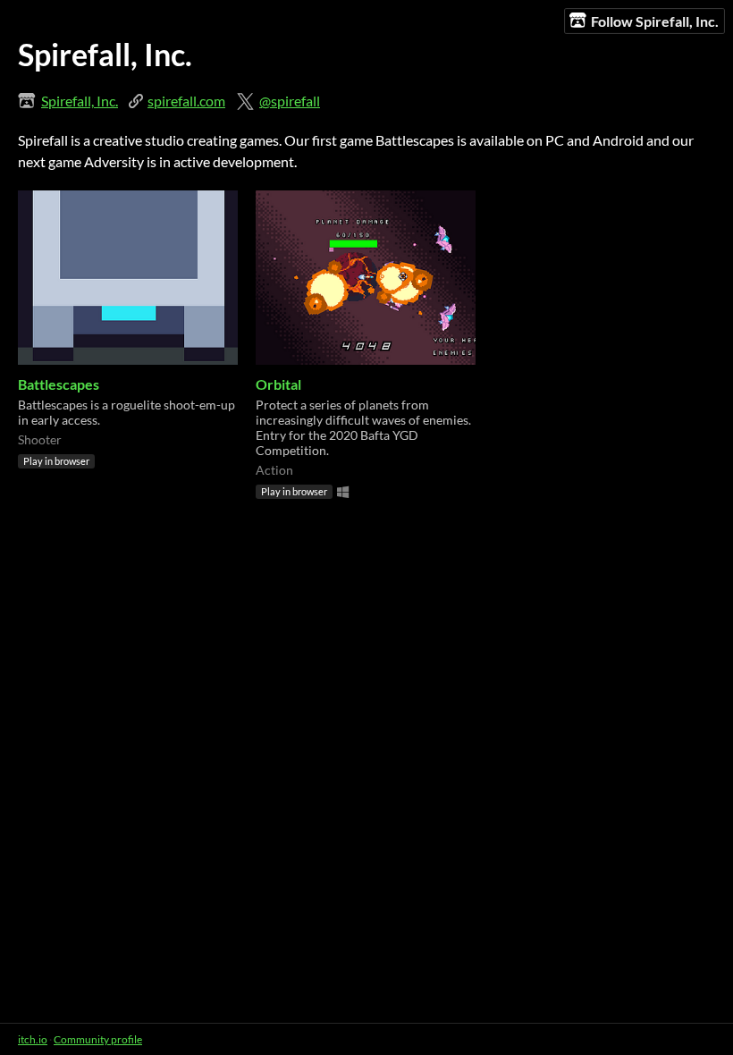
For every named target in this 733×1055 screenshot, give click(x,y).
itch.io (32, 1039)
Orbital (278, 384)
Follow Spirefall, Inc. (655, 21)
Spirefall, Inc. (79, 100)
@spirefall (289, 100)
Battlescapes (58, 384)
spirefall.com (186, 100)
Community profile (98, 1039)
